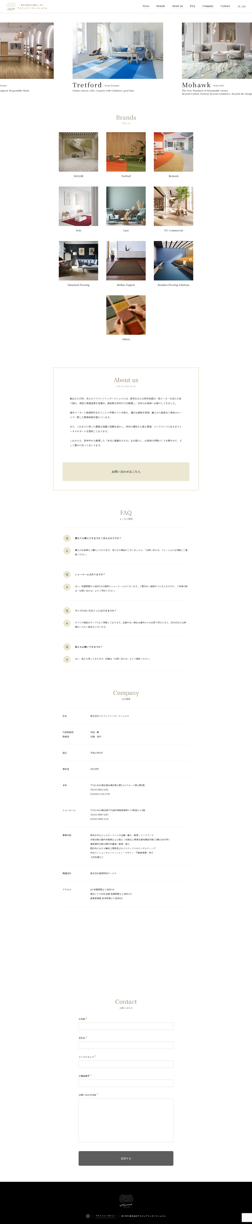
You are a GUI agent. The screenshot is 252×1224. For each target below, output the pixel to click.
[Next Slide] (242, 51)
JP (239, 6)
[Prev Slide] (9, 51)
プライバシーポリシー (105, 1215)
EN (244, 6)
